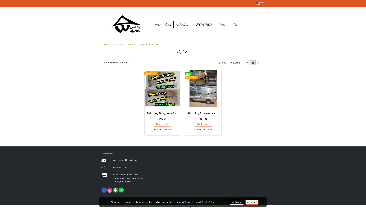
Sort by (223, 62)
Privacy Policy (191, 202)
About (168, 24)
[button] (235, 24)
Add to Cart (163, 124)
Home (158, 24)
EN (261, 3)
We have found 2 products (117, 62)
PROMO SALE (204, 24)
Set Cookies (236, 202)
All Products (182, 24)
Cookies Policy (208, 202)
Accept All (252, 202)
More (223, 24)
